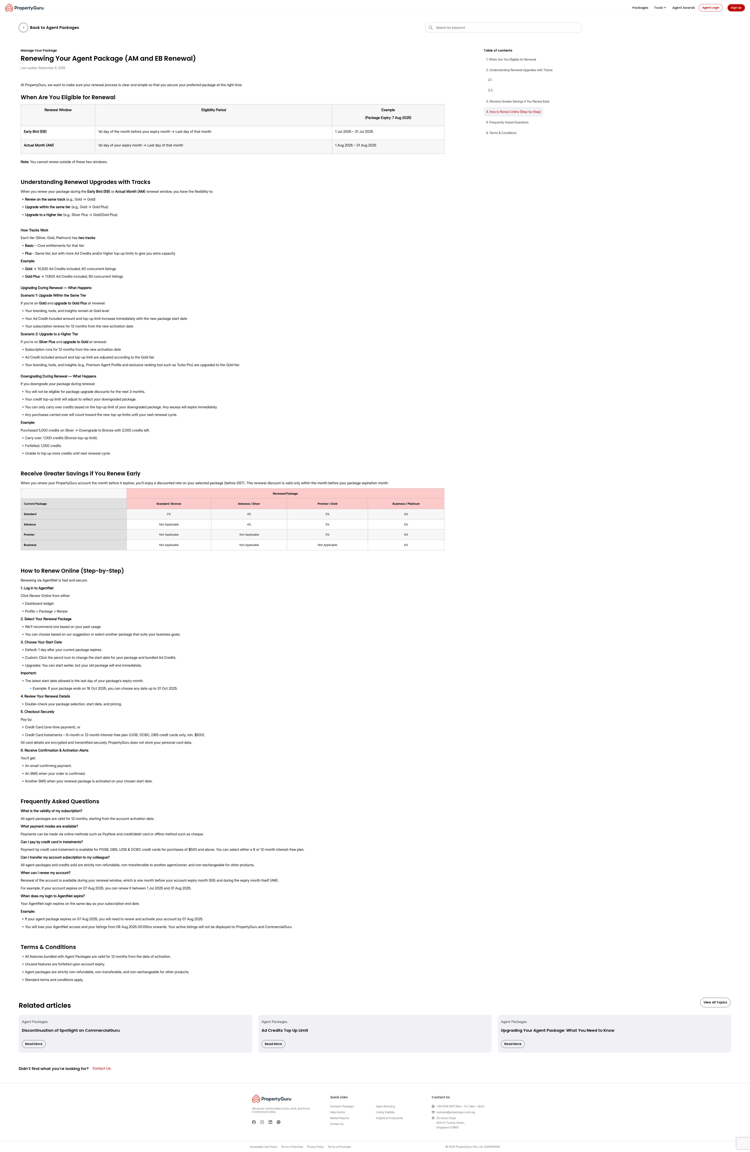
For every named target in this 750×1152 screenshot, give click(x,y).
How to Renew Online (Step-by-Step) (515, 112)
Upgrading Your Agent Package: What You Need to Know (557, 1030)
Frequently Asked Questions (509, 122)
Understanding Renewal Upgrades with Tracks (521, 70)
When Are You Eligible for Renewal (512, 59)
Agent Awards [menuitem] (683, 7)
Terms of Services (292, 1146)
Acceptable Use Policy (263, 1146)
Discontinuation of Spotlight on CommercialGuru (71, 1030)
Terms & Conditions (502, 133)
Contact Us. (102, 1068)
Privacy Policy (315, 1146)
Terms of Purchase (339, 1146)
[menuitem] (640, 8)
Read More (33, 1044)
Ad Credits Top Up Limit (285, 1030)
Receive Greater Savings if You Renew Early (519, 101)
